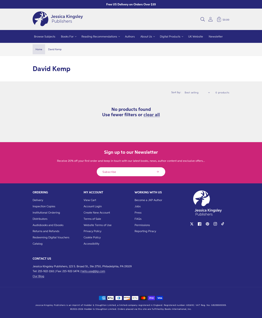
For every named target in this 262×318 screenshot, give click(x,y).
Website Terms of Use (98, 225)
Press (138, 212)
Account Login (93, 206)
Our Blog (38, 276)
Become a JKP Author (148, 200)
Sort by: (176, 92)
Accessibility (91, 243)
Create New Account (97, 212)
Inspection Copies (44, 206)
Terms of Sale (92, 218)
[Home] (58, 19)
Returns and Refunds (46, 231)
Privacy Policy (92, 231)
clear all (151, 114)
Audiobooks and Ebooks (48, 225)
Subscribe (109, 171)
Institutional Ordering (46, 212)
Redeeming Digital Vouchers (51, 237)
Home (38, 49)
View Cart (90, 200)
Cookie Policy (92, 237)
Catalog (38, 243)
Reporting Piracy (145, 231)
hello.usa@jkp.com (93, 271)
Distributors (40, 218)
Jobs (138, 206)
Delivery (38, 200)
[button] (203, 19)
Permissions (142, 225)
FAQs (138, 218)
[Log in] (210, 19)
